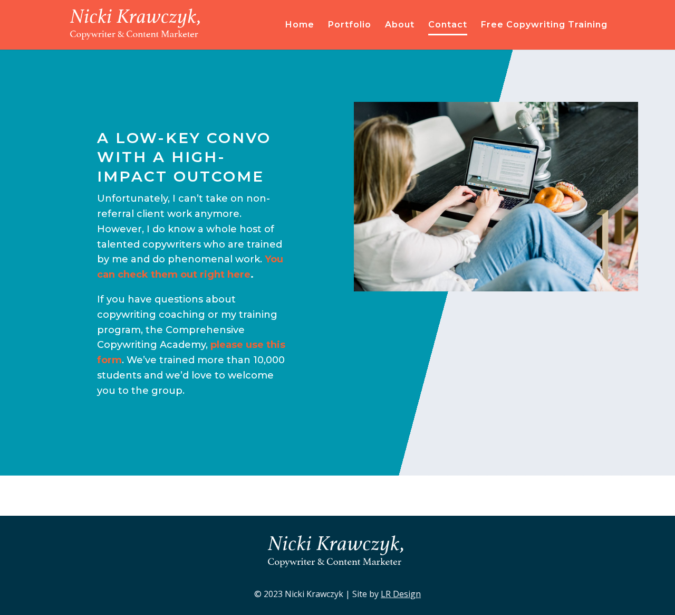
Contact (447, 25)
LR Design (401, 594)
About (399, 25)
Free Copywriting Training (544, 25)
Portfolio (349, 25)
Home (299, 25)
